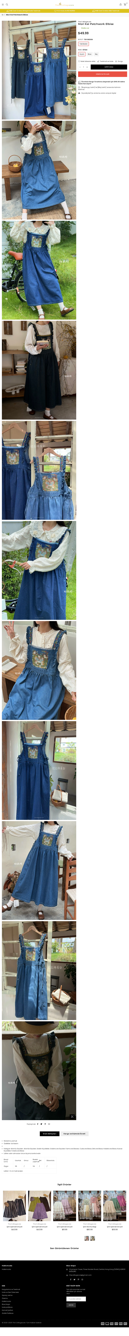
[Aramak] (7, 4)
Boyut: (85, 40)
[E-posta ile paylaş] (49, 1124)
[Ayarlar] (121, 4)
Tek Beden (83, 44)
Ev (3, 15)
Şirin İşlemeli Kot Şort (14, 1227)
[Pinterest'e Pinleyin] (45, 1124)
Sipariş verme (7, 1295)
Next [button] (125, 1217)
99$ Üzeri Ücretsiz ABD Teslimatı (107, 11)
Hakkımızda (6, 1269)
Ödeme (5, 1298)
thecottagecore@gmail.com (80, 1275)
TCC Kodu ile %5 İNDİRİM (65, 11)
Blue (89, 54)
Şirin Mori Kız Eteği (89, 1227)
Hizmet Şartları (7, 1310)
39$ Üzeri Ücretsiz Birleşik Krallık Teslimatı (24, 11)
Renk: (82, 50)
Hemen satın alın (102, 74)
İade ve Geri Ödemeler (10, 1292)
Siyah (82, 54)
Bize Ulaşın (6, 1304)
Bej (96, 54)
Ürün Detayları (49, 1134)
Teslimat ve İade (106, 61)
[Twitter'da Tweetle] (41, 1124)
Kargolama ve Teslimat (11, 1289)
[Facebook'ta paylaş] (38, 1124)
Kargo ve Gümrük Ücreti (74, 1134)
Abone (71, 1305)
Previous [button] (4, 1217)
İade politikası (7, 1307)
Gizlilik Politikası (7, 1313)
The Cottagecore (84, 22)
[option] (23, 11)
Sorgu (120, 61)
